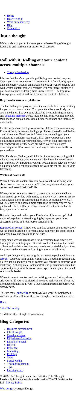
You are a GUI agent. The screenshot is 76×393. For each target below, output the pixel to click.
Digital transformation (19, 338)
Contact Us (13, 28)
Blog (10, 25)
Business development (19, 328)
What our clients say (18, 21)
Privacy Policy (14, 382)
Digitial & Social (16, 341)
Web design (6, 388)
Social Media (14, 360)
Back (3, 302)
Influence (12, 347)
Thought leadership (18, 72)
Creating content (16, 335)
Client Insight (14, 332)
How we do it (14, 18)
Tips (9, 366)
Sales (10, 357)
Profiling (12, 354)
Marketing (13, 351)
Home (10, 15)
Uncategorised (15, 370)
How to (11, 344)
